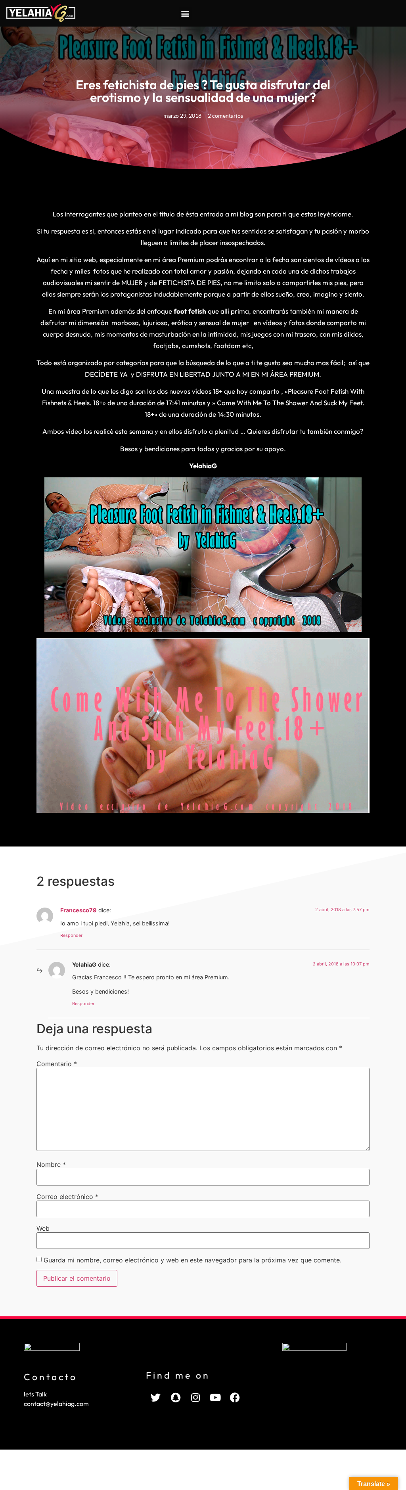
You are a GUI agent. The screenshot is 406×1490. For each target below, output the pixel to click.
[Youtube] (215, 1398)
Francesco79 (78, 910)
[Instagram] (195, 1398)
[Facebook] (235, 1398)
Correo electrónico (67, 1196)
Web (43, 1228)
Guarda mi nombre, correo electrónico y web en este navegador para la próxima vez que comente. (192, 1260)
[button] (185, 13)
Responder (71, 935)
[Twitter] (156, 1398)
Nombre (51, 1164)
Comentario (56, 1064)
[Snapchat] (176, 1398)
